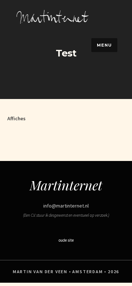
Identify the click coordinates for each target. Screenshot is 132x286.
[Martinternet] (53, 24)
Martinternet (66, 185)
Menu (104, 45)
